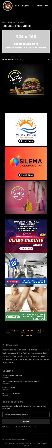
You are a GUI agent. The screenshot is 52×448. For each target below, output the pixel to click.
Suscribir (26, 421)
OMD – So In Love (8, 387)
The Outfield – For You (15, 56)
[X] (39, 331)
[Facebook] (8, 331)
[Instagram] (23, 331)
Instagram (30, 330)
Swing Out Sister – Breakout (12, 375)
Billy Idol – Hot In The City (11, 393)
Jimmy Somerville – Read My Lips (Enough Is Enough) (21, 381)
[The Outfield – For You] (26, 41)
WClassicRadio (7, 59)
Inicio (4, 22)
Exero (24, 440)
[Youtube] (22, 336)
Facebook (15, 330)
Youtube (29, 336)
